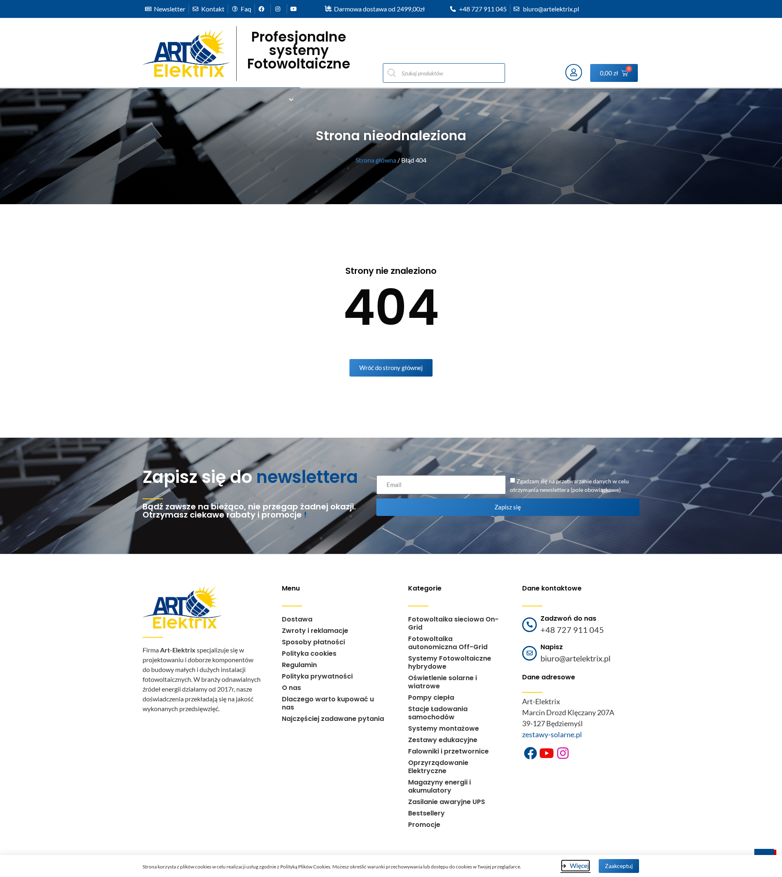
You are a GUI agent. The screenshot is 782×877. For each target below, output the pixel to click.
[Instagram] (562, 753)
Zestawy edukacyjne (442, 740)
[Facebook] (530, 753)
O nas (291, 687)
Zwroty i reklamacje (315, 630)
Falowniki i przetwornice (448, 751)
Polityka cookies (309, 653)
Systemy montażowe (443, 728)
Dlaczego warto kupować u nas (328, 703)
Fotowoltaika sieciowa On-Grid (453, 623)
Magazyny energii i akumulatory (439, 786)
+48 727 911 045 (572, 630)
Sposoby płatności (313, 642)
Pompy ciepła (431, 697)
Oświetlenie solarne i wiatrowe (442, 682)
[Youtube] (546, 753)
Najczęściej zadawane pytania (333, 718)
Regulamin (299, 665)
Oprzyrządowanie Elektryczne (438, 767)
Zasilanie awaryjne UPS (446, 801)
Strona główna (376, 160)
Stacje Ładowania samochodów (438, 713)
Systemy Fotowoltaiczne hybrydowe (449, 662)
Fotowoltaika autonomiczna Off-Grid (448, 643)
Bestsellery (426, 813)
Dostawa (297, 619)
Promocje (424, 824)
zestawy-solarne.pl (552, 734)
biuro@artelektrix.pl (575, 658)
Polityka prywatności (317, 676)
